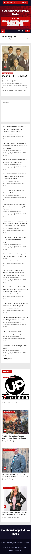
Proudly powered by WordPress (10, 542)
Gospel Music (5, 20)
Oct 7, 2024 (8, 403)
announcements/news (9, 377)
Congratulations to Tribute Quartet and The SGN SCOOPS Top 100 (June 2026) (14, 256)
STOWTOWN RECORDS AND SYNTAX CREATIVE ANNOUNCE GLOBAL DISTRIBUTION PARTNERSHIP (14, 129)
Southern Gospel (14, 20)
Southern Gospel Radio (13, 25)
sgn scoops (19, 22)
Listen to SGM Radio (23, 547)
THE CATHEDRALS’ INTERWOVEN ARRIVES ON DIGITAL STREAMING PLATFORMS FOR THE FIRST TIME (13, 273)
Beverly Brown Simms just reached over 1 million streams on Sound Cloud (15, 514)
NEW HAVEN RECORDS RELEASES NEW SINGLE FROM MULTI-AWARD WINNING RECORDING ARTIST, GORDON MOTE (15, 223)
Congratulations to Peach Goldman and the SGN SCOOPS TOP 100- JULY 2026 (14, 240)
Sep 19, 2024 (8, 479)
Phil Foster (16, 81)
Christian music (24, 20)
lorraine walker (11, 22)
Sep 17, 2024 (8, 517)
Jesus (21, 25)
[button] (23, 31)
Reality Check (18, 550)
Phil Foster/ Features (8, 73)
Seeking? (11, 550)
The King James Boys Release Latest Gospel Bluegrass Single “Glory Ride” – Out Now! (13, 438)
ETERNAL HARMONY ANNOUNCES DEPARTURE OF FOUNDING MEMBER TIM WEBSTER (14, 476)
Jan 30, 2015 (8, 81)
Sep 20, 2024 (8, 441)
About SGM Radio (12, 547)
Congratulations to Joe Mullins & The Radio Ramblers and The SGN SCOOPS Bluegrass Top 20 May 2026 (15, 289)
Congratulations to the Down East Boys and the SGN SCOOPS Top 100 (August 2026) (14, 207)
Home (4, 39)
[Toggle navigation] (19, 31)
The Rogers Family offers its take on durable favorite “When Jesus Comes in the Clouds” (15, 145)
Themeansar (15, 544)
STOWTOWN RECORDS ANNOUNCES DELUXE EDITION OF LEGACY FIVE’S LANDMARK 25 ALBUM (14, 176)
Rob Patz (16, 403)
